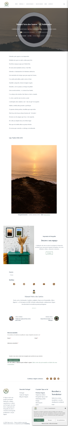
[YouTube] (55, 379)
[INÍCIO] (16, 35)
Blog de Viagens (39, 3)
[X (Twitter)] (54, 284)
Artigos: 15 (34, 308)
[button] (65, 408)
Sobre (45, 3)
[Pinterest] (24, 284)
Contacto (50, 3)
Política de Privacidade (53, 423)
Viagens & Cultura (40, 395)
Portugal (21, 3)
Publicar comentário (14, 360)
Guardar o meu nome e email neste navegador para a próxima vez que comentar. (26, 356)
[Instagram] (51, 379)
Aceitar (39, 420)
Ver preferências (61, 420)
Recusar (50, 420)
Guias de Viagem (29, 3)
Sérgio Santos (47, 214)
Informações (39, 402)
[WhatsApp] (34, 284)
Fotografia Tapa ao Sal (41, 397)
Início (16, 3)
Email (36, 338)
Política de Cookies (45, 423)
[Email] (44, 284)
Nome (9, 338)
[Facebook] (14, 284)
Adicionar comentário (12, 343)
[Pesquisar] (64, 4)
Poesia (11, 275)
